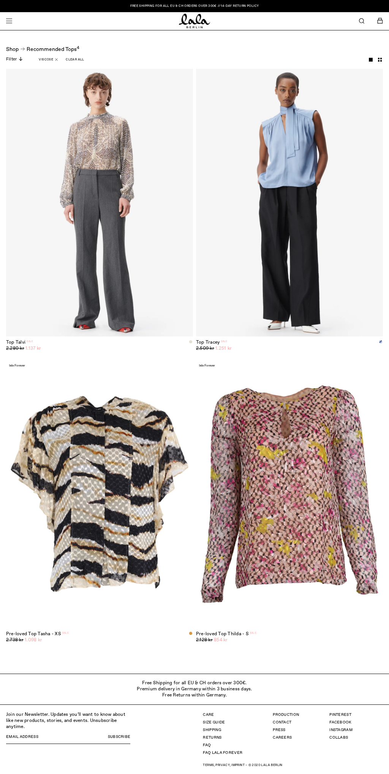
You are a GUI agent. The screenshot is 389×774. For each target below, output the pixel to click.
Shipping (212, 730)
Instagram (341, 730)
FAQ (207, 745)
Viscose (46, 59)
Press (279, 730)
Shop (12, 49)
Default (371, 60)
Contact (282, 722)
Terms (208, 765)
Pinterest (340, 715)
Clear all (75, 59)
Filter (11, 59)
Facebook (340, 722)
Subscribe (119, 737)
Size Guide (214, 722)
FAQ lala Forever (222, 753)
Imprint (238, 765)
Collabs (338, 737)
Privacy (222, 765)
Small (380, 60)
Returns (212, 737)
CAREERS (282, 737)
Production (286, 715)
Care (208, 715)
